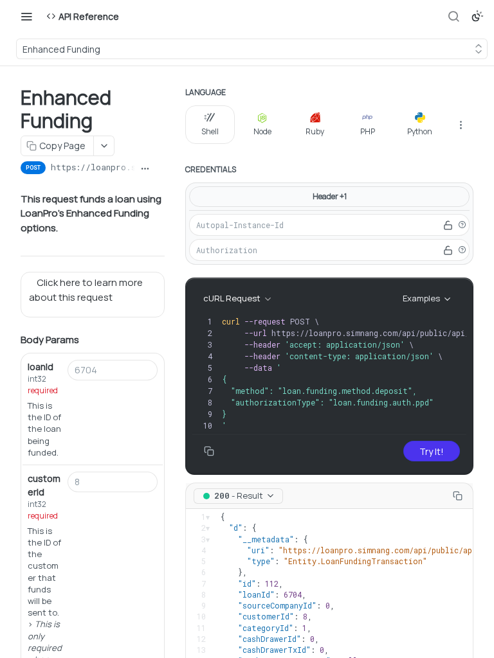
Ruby (315, 131)
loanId (40, 366)
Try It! (431, 451)
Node (262, 131)
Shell (210, 131)
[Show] (448, 225)
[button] (462, 225)
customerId (44, 485)
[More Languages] (460, 124)
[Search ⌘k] (453, 16)
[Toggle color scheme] (477, 16)
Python (419, 131)
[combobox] (113, 370)
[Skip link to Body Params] (11, 340)
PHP (367, 131)
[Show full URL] (145, 169)
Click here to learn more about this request (86, 290)
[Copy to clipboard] (160, 169)
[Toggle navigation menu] (26, 16)
